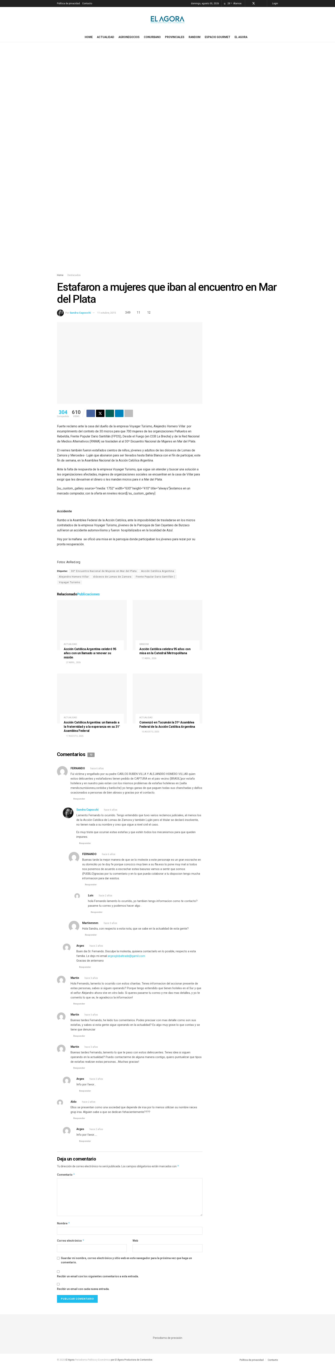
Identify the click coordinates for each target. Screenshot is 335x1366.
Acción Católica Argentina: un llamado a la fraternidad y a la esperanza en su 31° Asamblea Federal (92, 727)
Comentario (66, 1174)
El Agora (241, 37)
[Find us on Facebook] (248, 3)
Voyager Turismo (69, 582)
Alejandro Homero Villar (74, 576)
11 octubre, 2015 (106, 312)
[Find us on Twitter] (253, 3)
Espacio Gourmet (217, 37)
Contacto (87, 3)
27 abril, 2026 (73, 662)
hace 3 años (110, 923)
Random (194, 37)
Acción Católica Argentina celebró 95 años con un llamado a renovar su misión (90, 653)
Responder (79, 799)
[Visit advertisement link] (167, 161)
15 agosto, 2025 (150, 731)
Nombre (63, 1223)
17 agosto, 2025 (74, 736)
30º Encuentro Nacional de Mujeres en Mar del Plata (104, 571)
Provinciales (174, 37)
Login (275, 3)
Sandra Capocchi (80, 312)
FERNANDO (78, 768)
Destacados (74, 275)
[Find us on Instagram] (259, 3)
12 (148, 312)
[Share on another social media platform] (128, 413)
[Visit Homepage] (167, 19)
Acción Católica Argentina (157, 571)
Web (135, 1240)
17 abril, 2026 (148, 658)
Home (89, 37)
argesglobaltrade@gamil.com (126, 956)
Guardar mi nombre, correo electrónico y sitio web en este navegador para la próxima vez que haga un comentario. (126, 1260)
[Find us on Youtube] (263, 3)
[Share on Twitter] (100, 413)
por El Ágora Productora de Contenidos (131, 1359)
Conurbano (152, 37)
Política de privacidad (68, 3)
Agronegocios (129, 37)
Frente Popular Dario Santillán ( (155, 576)
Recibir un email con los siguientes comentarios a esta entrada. (98, 1276)
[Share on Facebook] (90, 413)
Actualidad (105, 37)
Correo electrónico (70, 1240)
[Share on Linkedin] (119, 413)
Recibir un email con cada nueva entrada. (83, 1289)
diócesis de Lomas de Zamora (112, 576)
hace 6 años (97, 768)
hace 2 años (105, 895)
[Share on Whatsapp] (109, 413)
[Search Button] (276, 37)
